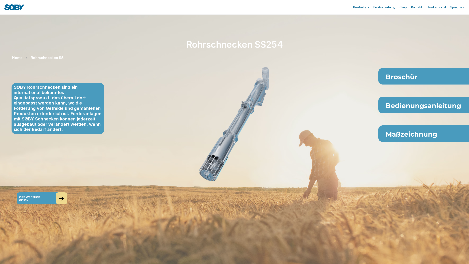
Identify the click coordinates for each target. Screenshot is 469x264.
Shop (403, 7)
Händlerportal (436, 7)
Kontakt (416, 7)
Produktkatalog (384, 7)
